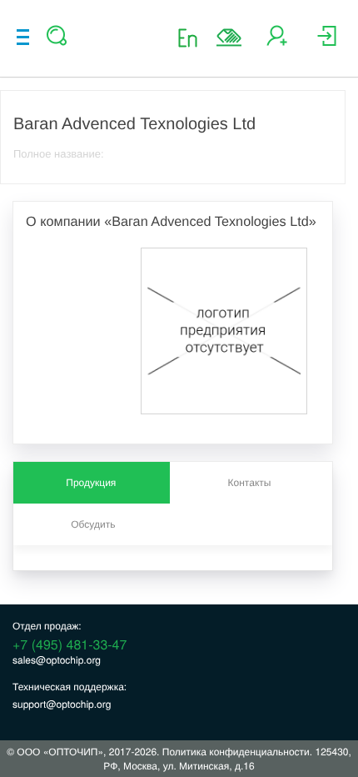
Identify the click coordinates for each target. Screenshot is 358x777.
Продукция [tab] (91, 483)
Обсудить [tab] (93, 524)
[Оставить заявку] (228, 37)
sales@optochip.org (56, 660)
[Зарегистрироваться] (276, 42)
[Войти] (326, 42)
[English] (192, 37)
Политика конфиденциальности (236, 751)
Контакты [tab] (249, 483)
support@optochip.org (61, 704)
